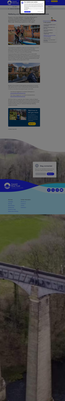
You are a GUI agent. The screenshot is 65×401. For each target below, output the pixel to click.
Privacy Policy (26, 9)
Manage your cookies (40, 11)
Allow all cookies (27, 11)
